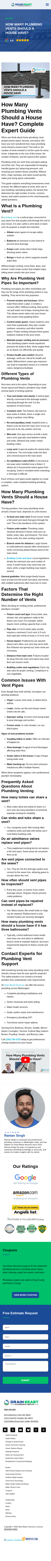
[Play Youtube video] (25, 1059)
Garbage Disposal (12, 1452)
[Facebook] (5, 1430)
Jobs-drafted (10, 1494)
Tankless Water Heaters (14, 1477)
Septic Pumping (11, 1435)
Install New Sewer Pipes (14, 1458)
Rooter (7, 1467)
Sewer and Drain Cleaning (15, 1445)
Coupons (8, 1491)
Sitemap (8, 1513)
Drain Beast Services (14, 985)
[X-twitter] (12, 1430)
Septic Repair (10, 1438)
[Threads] (43, 1430)
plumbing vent (10, 217)
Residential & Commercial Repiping (18, 1461)
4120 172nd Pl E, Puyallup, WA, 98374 (18, 1418)
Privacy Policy (10, 1516)
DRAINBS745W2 (10, 1529)
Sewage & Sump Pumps (14, 1442)
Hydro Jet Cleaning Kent (14, 1455)
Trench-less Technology (14, 1481)
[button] (47, 4)
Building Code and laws (19, 558)
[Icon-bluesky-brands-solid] (28, 1430)
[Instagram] (36, 1430)
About (7, 1506)
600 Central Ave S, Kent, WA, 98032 (17, 1415)
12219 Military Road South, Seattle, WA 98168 (21, 1421)
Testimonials (10, 1500)
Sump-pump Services (13, 1474)
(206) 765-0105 (13, 1039)
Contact (8, 1503)
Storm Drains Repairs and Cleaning (18, 1471)
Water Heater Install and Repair (17, 1484)
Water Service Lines (12, 1487)
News (7, 1510)
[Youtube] (20, 1430)
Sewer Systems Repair (13, 1448)
